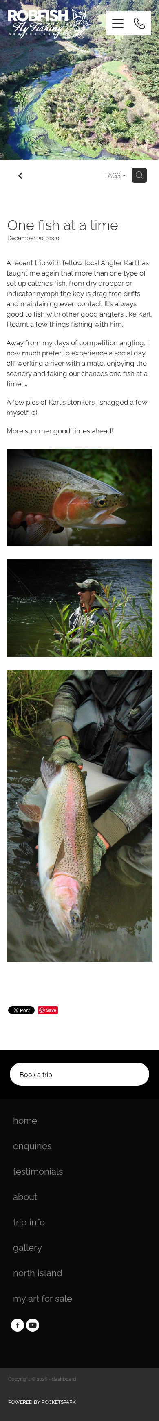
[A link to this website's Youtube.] (32, 1325)
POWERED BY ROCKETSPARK (42, 1401)
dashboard (64, 1378)
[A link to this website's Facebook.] (17, 1325)
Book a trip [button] (36, 1074)
